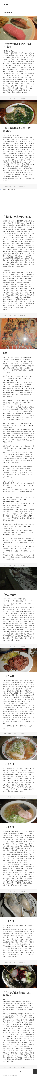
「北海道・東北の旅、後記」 (17, 216)
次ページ (35, 1071)
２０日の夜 (8, 676)
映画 (5, 353)
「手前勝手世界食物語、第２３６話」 (17, 129)
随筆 (15, 98)
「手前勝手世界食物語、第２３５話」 (17, 994)
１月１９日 (8, 827)
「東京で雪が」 (11, 594)
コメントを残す (21, 98)
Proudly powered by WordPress (10, 1075)
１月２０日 (8, 764)
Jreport (6, 4)
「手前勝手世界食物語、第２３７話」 (17, 45)
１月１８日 (8, 921)
